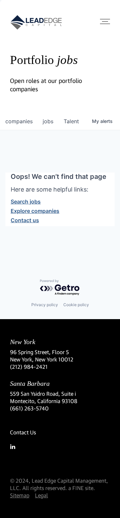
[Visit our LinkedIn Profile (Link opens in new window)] (60, 446)
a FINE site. (81, 488)
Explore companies (35, 211)
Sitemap (19, 495)
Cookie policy (76, 304)
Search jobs (26, 201)
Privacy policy (44, 304)
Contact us (25, 220)
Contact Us (23, 432)
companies (19, 121)
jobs (48, 121)
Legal (41, 495)
